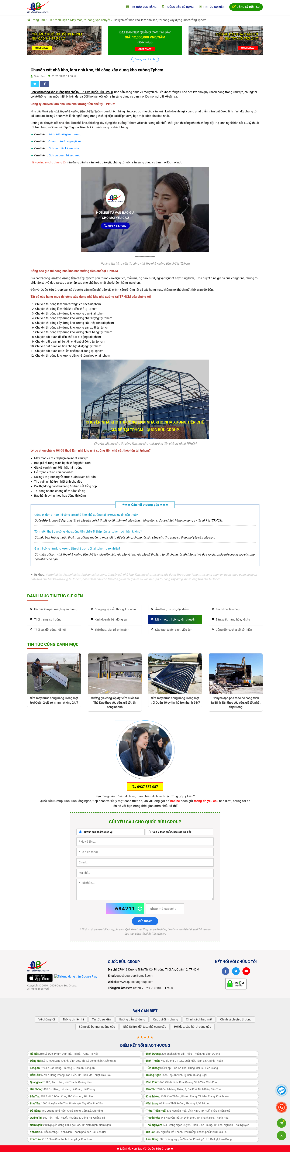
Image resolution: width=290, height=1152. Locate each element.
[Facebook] (225, 971)
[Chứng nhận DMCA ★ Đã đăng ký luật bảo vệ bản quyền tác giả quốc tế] (235, 983)
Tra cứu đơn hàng (143, 7)
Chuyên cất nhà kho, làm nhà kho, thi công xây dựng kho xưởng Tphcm (160, 20)
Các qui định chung (165, 1019)
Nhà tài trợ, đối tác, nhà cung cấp (144, 1026)
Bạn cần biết (145, 1011)
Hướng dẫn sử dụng (179, 7)
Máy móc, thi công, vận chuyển (90, 20)
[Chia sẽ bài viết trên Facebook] (44, 84)
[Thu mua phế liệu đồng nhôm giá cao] (64, 40)
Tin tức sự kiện (213, 7)
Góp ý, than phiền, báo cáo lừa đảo (171, 831)
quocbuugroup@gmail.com (134, 975)
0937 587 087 (117, 225)
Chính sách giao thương (236, 1019)
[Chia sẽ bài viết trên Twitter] (35, 84)
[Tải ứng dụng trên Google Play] (75, 976)
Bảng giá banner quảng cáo (97, 1026)
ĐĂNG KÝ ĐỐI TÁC (248, 7)
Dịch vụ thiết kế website (63, 148)
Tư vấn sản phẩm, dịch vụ (98, 831)
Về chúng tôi (46, 1019)
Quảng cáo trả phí (145, 59)
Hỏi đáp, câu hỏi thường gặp (192, 1026)
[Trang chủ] (38, 6)
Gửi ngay (145, 921)
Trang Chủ (38, 20)
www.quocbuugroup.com (136, 981)
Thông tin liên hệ (73, 1019)
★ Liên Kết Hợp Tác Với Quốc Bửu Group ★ (145, 1148)
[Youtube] (246, 971)
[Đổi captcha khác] (140, 909)
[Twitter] (236, 971)
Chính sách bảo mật (199, 1019)
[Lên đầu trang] (281, 1135)
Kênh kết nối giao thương (64, 134)
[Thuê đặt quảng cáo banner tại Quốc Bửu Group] (145, 40)
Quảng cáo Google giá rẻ (64, 141)
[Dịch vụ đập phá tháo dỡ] (226, 40)
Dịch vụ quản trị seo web (64, 155)
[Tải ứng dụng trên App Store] (40, 978)
